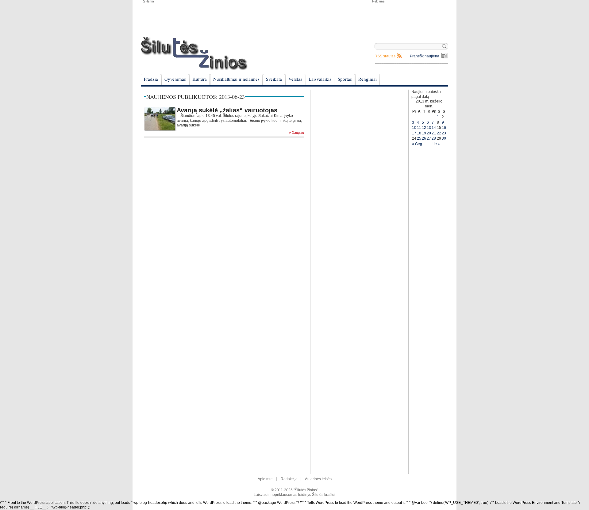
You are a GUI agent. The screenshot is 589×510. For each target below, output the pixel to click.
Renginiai (367, 79)
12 (424, 128)
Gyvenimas (175, 79)
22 (439, 133)
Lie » (436, 144)
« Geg (417, 144)
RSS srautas (385, 56)
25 (419, 138)
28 (434, 138)
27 (429, 138)
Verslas (295, 79)
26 (424, 138)
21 (434, 133)
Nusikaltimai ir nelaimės (236, 79)
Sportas (345, 79)
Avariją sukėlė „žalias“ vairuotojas (227, 110)
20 (429, 133)
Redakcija (289, 479)
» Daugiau (296, 132)
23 (444, 133)
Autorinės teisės (318, 479)
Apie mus (265, 479)
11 (419, 128)
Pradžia (151, 79)
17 (414, 133)
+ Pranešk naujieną (423, 56)
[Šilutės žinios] (194, 53)
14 (434, 128)
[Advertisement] (409, 18)
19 (424, 133)
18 (419, 133)
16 (444, 128)
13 (429, 128)
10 (414, 128)
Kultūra (199, 79)
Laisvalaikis (320, 79)
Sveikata (274, 79)
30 (444, 138)
